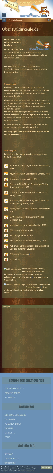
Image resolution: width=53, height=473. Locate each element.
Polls (7, 437)
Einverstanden (46, 468)
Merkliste (10, 433)
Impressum (10, 463)
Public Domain (25, 277)
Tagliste (9, 428)
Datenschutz (11, 458)
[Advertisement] (26, 337)
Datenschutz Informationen (26, 471)
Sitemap (9, 454)
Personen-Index (13, 424)
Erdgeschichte (12, 393)
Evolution (10, 397)
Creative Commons (33, 287)
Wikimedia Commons (19, 254)
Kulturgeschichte (14, 389)
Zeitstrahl (10, 419)
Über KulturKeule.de (15, 415)
